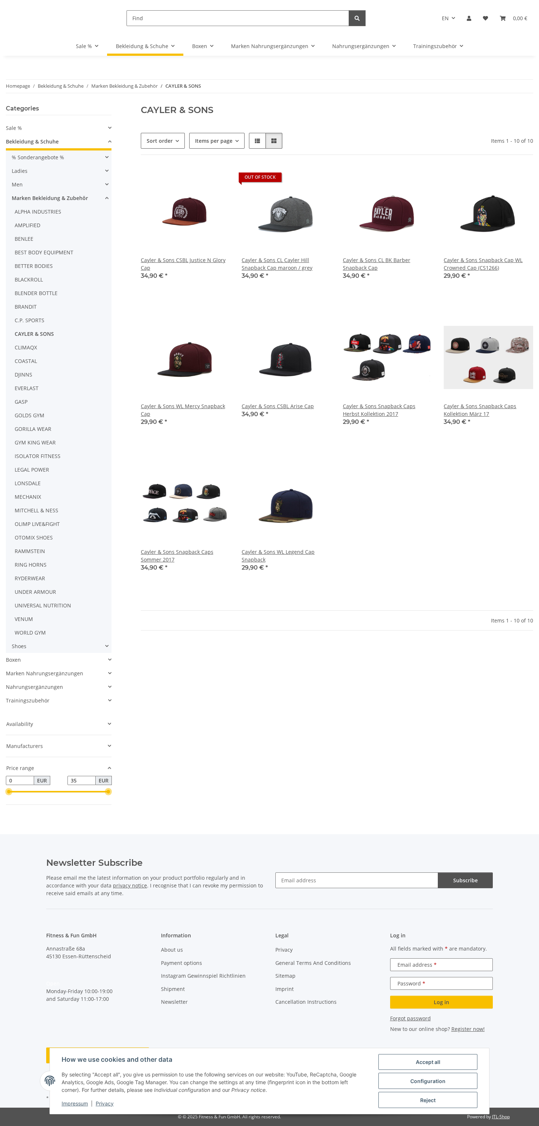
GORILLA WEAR (33, 428)
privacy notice (130, 885)
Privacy (105, 1103)
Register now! (468, 1028)
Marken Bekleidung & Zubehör (50, 198)
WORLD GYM (30, 632)
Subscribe (465, 880)
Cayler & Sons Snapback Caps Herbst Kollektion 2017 (379, 410)
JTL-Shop (501, 1117)
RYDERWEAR (30, 578)
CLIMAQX (26, 347)
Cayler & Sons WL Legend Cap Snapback (278, 555)
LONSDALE (28, 483)
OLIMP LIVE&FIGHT (37, 523)
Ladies (19, 170)
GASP (21, 401)
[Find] (357, 18)
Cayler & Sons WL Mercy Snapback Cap (183, 410)
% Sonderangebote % (38, 157)
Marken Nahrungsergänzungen (44, 673)
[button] (469, 18)
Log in (441, 1002)
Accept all (428, 1062)
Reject (428, 1100)
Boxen (13, 659)
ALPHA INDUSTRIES (38, 211)
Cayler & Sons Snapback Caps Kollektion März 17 (480, 410)
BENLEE (24, 238)
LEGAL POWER (32, 469)
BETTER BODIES (34, 265)
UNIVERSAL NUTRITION (43, 605)
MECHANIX (28, 496)
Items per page (213, 140)
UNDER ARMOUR (35, 591)
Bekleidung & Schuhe (32, 141)
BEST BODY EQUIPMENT (44, 252)
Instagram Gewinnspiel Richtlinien (203, 975)
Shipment (173, 988)
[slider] (9, 792)
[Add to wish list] (217, 179)
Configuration (427, 1081)
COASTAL (26, 360)
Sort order (160, 140)
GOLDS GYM (29, 415)
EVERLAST (26, 388)
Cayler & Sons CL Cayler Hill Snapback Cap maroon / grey (277, 264)
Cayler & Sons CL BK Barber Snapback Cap (376, 264)
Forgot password (410, 1018)
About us (172, 949)
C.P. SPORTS (29, 320)
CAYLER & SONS (34, 333)
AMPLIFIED (27, 225)
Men (17, 184)
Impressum (75, 1103)
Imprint (284, 988)
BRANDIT (26, 306)
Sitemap (285, 975)
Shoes (19, 646)
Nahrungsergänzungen (34, 686)
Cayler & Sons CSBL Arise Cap (278, 406)
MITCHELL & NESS (36, 510)
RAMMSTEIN (30, 551)
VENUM (24, 618)
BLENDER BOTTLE (36, 293)
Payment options (181, 962)
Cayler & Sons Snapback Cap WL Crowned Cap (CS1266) (483, 264)
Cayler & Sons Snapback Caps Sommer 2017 (177, 555)
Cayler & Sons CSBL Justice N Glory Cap (183, 264)
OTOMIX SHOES (34, 537)
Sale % (14, 127)
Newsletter (174, 1001)
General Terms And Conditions (313, 962)
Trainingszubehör (28, 700)
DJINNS (23, 374)
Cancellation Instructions (306, 1001)
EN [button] (445, 18)
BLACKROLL (29, 279)
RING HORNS (31, 564)
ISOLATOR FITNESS (37, 456)
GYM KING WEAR (35, 442)
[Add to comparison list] (198, 179)
